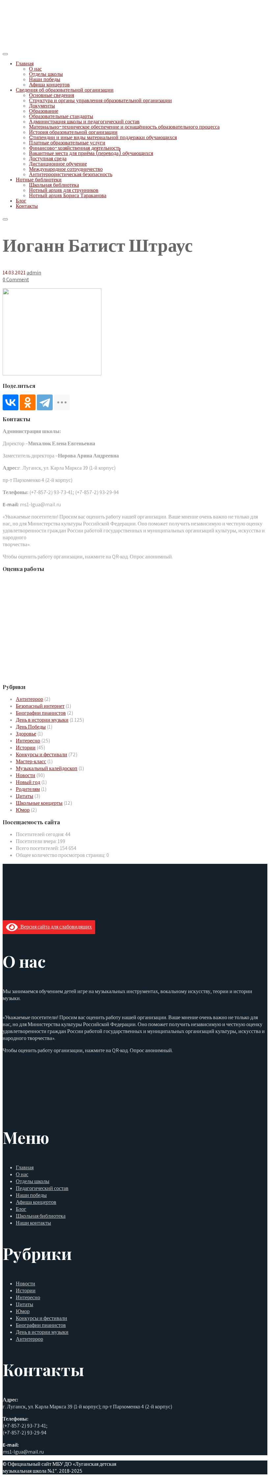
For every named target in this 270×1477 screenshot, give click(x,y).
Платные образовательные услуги (67, 142)
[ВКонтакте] (10, 402)
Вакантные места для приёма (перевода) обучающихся (91, 153)
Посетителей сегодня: (40, 834)
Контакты (27, 206)
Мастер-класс (31, 761)
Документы (42, 106)
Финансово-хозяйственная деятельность (75, 148)
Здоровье (26, 733)
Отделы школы (46, 74)
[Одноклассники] (28, 402)
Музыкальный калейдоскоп (46, 768)
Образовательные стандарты (61, 116)
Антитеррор (29, 699)
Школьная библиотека (54, 185)
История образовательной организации (73, 132)
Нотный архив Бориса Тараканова (67, 195)
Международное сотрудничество (66, 169)
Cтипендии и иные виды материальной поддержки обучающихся (103, 137)
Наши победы (44, 79)
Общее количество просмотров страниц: (61, 855)
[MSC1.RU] (35, 45)
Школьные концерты (39, 803)
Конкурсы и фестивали (41, 754)
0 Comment (16, 279)
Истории (26, 747)
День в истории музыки (42, 719)
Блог (21, 200)
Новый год (28, 782)
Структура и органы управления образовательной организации (100, 100)
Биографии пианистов (41, 712)
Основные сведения (51, 95)
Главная (25, 63)
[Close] (5, 219)
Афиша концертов (49, 84)
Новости (25, 775)
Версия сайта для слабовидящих (55, 926)
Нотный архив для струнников (63, 190)
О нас (35, 69)
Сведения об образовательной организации (65, 90)
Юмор (23, 809)
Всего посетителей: (38, 848)
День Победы (31, 726)
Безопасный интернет (40, 706)
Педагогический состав (42, 1188)
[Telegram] (45, 402)
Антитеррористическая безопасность (70, 174)
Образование (43, 111)
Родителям (28, 789)
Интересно (28, 740)
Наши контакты (33, 1222)
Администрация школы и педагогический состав (84, 121)
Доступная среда (48, 158)
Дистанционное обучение (58, 164)
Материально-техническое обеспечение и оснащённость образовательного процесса (124, 127)
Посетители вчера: (37, 841)
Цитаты (24, 796)
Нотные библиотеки (39, 179)
